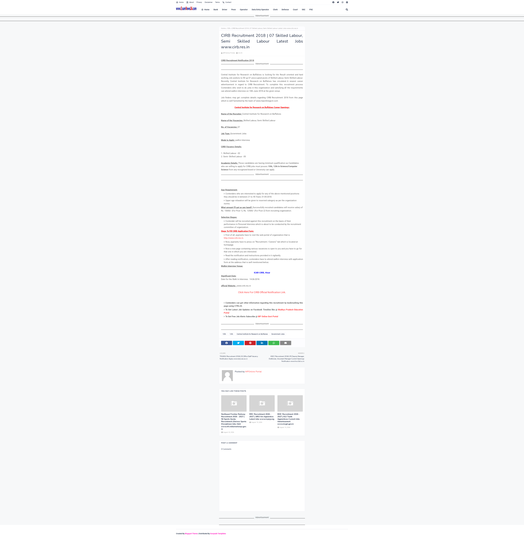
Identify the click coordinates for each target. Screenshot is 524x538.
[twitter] (338, 2)
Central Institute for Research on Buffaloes (252, 334)
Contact (228, 2)
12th (231, 334)
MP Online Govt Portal (268, 316)
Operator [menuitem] (244, 9)
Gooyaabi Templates (218, 534)
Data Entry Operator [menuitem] (260, 9)
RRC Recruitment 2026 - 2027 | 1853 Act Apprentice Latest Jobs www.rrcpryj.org (261, 416)
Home (181, 2)
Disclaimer (208, 2)
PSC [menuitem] (311, 9)
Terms (217, 2)
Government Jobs (278, 334)
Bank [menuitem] (216, 9)
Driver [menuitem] (224, 9)
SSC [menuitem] (303, 9)
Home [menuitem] (206, 9)
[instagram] (342, 2)
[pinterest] (346, 2)
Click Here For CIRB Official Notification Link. (262, 292)
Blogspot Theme (191, 534)
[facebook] (333, 2)
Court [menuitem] (295, 9)
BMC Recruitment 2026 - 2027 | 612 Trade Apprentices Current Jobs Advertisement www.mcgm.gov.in (288, 419)
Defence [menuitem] (285, 9)
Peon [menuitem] (233, 9)
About (191, 2)
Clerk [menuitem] (275, 9)
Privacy (199, 2)
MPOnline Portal (229, 53)
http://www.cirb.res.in (233, 238)
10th (228, 28)
